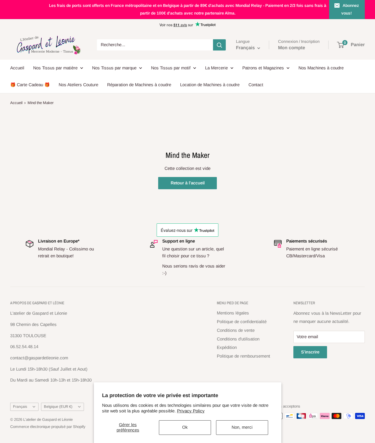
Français (20, 406)
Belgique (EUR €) (58, 406)
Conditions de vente (236, 330)
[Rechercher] (219, 44)
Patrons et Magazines (263, 68)
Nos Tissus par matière (55, 68)
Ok (185, 427)
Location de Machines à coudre (210, 84)
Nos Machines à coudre (321, 68)
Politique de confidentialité (242, 321)
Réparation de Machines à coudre (139, 84)
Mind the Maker (41, 102)
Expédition (227, 347)
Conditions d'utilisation (238, 339)
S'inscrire (310, 352)
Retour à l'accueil (188, 183)
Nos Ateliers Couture (78, 84)
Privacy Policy (191, 411)
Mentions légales (233, 313)
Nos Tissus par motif (171, 68)
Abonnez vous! (350, 9)
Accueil (17, 68)
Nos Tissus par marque (114, 68)
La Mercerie (216, 68)
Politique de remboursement (243, 356)
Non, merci (242, 427)
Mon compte (291, 47)
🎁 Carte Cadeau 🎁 (30, 84)
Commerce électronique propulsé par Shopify (47, 426)
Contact (255, 84)
